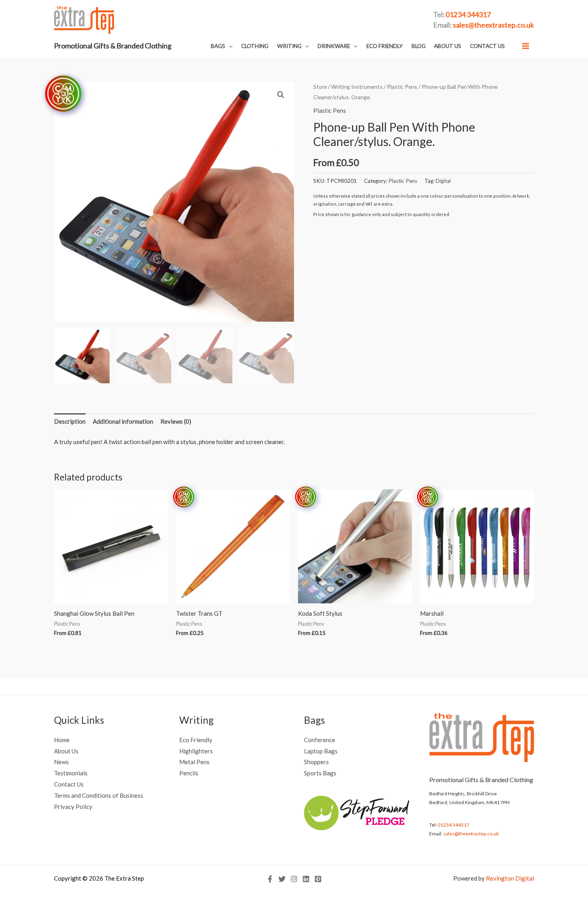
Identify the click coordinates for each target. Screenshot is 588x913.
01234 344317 (453, 825)
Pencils (188, 773)
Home (62, 739)
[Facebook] (270, 879)
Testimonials (71, 773)
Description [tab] (70, 421)
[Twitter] (282, 879)
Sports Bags (320, 773)
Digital (443, 181)
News (61, 761)
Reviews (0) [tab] (175, 421)
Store (320, 86)
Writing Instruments (356, 86)
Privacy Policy (73, 806)
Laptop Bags (321, 751)
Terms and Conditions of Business (98, 795)
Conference (319, 739)
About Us (66, 751)
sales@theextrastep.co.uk (471, 834)
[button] (221, 46)
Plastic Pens (402, 86)
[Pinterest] (318, 879)
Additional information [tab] (123, 421)
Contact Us (69, 784)
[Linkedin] (306, 879)
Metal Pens (194, 761)
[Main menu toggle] (525, 45)
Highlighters (196, 751)
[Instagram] (294, 879)
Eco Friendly (195, 739)
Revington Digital (510, 878)
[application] (229, 46)
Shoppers (316, 761)
